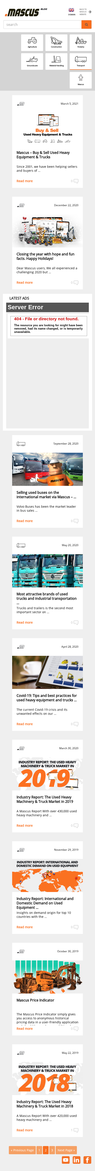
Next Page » (66, 1150)
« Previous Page (22, 1150)
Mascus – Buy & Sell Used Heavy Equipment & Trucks (43, 154)
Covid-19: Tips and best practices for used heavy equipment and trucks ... (47, 697)
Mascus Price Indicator (35, 1000)
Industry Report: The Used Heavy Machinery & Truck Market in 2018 (45, 1104)
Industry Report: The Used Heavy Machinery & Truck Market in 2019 (45, 799)
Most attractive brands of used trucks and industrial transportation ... (47, 598)
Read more (25, 181)
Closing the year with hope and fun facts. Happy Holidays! (45, 256)
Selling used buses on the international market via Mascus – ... (46, 494)
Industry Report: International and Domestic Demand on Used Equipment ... (45, 903)
